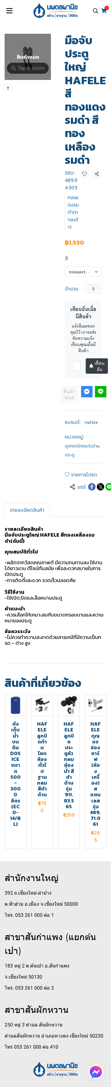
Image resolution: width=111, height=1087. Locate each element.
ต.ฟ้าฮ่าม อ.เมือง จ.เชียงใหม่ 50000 (41, 904)
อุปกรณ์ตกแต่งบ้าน (82, 446)
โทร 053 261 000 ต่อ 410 (31, 1047)
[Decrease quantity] (87, 288)
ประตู (69, 455)
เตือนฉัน (99, 366)
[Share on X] (100, 486)
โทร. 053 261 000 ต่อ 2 (29, 988)
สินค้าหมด (69, 394)
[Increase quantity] (100, 288)
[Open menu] (9, 11)
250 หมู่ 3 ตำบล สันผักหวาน (34, 1025)
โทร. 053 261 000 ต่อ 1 (29, 915)
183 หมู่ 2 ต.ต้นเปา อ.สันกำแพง (37, 966)
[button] (95, 10)
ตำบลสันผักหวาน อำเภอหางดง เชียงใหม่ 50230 (54, 1036)
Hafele (91, 422)
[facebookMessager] (96, 1072)
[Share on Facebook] (92, 486)
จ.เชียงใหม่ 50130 (23, 977)
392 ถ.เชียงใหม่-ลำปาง (28, 893)
